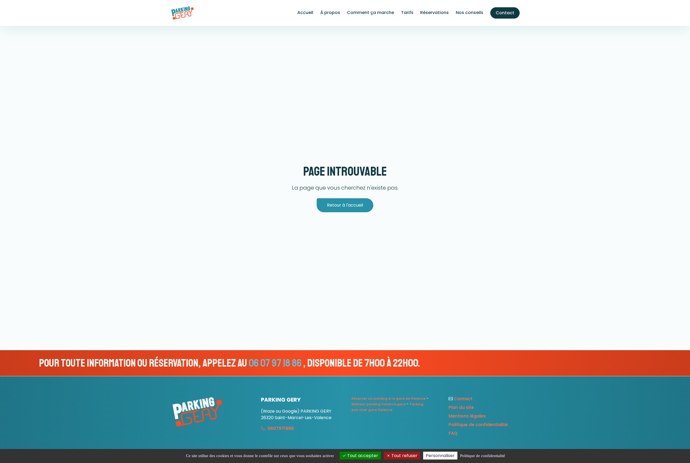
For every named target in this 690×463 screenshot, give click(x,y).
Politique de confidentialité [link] (482, 456)
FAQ (452, 433)
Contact (505, 13)
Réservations (434, 12)
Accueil (305, 12)
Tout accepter (362, 455)
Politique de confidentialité (478, 425)
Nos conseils (469, 12)
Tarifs (407, 12)
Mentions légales (467, 416)
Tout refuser (404, 455)
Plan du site (461, 407)
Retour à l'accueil (345, 205)
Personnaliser (440, 455)
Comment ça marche (370, 12)
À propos (330, 12)
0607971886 (280, 428)
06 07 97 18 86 (202, 363)
